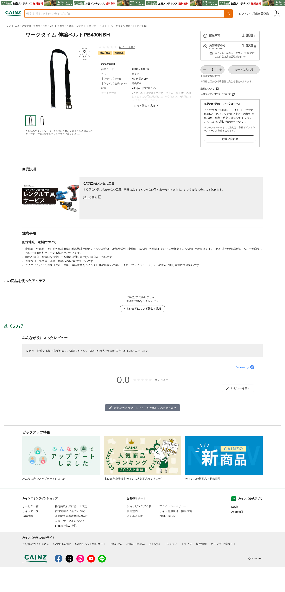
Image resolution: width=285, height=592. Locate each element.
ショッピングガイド (139, 506)
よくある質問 (135, 515)
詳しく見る (90, 197)
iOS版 (234, 506)
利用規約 (132, 511)
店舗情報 (27, 515)
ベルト (103, 25)
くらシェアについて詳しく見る (143, 308)
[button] (228, 13)
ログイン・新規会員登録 (254, 13)
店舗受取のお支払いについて (215, 94)
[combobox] (121, 13)
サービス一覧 (30, 506)
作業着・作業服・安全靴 (70, 25)
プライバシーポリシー (173, 506)
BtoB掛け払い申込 (66, 525)
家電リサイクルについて (70, 520)
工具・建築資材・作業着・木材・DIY (34, 25)
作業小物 (91, 25)
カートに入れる (244, 69)
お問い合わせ (230, 138)
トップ (7, 25)
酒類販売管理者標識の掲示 (71, 515)
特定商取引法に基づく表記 (71, 506)
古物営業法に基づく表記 (70, 511)
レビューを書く (127, 47)
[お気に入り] (84, 54)
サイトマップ (30, 511)
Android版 (237, 511)
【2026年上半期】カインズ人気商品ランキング (133, 478)
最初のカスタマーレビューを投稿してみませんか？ (145, 407)
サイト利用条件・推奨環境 (175, 511)
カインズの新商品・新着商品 (202, 478)
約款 (61, 350)
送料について (207, 88)
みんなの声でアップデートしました (44, 478)
